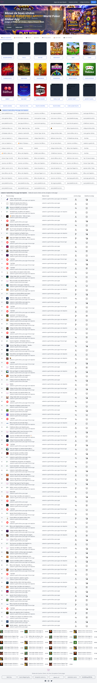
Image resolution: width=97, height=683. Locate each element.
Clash (89, 57)
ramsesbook (40, 78)
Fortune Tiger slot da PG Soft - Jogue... (19, 289)
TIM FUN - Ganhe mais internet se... (19, 366)
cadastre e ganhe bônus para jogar (19, 204)
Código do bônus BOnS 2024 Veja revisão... (21, 328)
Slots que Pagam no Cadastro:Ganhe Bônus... (21, 371)
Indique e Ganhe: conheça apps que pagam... (21, 535)
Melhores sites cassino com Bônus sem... (20, 298)
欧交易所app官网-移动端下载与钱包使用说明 (88, 677)
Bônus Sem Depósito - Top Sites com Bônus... (21, 565)
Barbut (8, 99)
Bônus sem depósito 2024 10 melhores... (20, 612)
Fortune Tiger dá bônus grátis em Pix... (20, 224)
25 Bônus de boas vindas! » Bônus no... (20, 621)
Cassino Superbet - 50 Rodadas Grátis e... (20, 341)
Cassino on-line (73, 2)
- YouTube (12, 220)
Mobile (11, 384)
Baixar (93, 2)
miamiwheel (56, 78)
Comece (9, 27)
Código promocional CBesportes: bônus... (20, 323)
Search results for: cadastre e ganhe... (19, 578)
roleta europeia (40, 106)
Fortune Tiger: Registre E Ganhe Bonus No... (21, 569)
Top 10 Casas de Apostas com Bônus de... (20, 229)
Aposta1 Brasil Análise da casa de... (19, 513)
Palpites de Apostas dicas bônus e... (19, 203)
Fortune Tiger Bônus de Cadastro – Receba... (21, 345)
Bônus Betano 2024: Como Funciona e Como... (21, 431)
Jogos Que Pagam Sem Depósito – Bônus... (20, 237)
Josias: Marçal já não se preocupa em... (20, 250)
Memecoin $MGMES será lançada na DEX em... (21, 207)
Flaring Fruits (7, 78)
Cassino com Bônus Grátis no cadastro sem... (21, 560)
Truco (24, 57)
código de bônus (85, 2)
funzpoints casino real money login (41, 677)
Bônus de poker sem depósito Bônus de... (20, 280)
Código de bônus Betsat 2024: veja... (19, 254)
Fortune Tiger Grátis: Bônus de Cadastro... (20, 474)
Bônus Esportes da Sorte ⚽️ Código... (19, 422)
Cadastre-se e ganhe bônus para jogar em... (21, 504)
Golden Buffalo (7, 57)
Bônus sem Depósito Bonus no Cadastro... (20, 526)
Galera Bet (12, 491)
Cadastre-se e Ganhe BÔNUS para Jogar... (20, 293)
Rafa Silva (9, 677)
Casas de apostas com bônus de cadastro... (21, 336)
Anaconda (24, 78)
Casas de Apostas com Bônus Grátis (19, 453)
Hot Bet (40, 57)
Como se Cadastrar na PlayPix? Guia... (19, 233)
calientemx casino (72, 677)
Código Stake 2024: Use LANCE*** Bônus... (20, 276)
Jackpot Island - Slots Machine (90, 99)
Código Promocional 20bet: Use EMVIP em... (21, 440)
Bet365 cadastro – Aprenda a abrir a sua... (20, 625)
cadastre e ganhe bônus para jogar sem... (20, 246)
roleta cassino (7, 106)
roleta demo (56, 106)
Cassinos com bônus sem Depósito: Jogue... (21, 414)
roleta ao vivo (24, 106)
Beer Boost (57, 57)
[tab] (6, 38)
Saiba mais (19, 27)
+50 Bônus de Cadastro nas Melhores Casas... (21, 616)
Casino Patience (89, 78)
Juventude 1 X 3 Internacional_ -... (18, 315)
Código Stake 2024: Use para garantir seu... (21, 397)
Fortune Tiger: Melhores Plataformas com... (21, 556)
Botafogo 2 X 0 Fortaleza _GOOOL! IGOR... (20, 599)
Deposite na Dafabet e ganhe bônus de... (20, 405)
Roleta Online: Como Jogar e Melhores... (20, 285)
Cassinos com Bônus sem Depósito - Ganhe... (21, 547)
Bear (73, 57)
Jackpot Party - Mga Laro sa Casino (73, 99)
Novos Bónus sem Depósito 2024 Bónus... (20, 354)
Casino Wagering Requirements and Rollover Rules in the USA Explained (25, 677)
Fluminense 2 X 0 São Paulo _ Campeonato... (21, 410)
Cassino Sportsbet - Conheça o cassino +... (20, 466)
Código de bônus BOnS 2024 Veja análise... (21, 582)
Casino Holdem (40, 99)
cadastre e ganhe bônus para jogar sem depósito (22, 200)
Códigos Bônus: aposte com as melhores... (20, 539)
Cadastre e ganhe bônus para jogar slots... (20, 457)
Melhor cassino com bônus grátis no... (19, 487)
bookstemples (73, 78)
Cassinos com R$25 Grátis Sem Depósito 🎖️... (21, 435)
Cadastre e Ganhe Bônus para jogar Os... (20, 302)
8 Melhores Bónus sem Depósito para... (20, 427)
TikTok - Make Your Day (15, 198)
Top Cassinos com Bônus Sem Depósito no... (21, 543)
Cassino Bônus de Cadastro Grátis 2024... (20, 272)
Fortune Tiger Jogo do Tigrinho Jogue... (19, 483)
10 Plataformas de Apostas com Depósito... (20, 461)
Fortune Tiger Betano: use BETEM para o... (20, 478)
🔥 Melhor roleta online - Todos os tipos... (20, 216)
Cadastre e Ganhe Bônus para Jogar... (19, 470)
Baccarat (24, 99)
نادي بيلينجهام (56, 677)
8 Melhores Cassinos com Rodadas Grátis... (21, 319)
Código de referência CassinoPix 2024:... (20, 349)
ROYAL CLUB (57, 99)
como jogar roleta (73, 106)
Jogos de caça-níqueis (60, 2)
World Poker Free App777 (24, 16)
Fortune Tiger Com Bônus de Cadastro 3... (20, 375)
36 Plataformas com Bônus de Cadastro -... (20, 211)
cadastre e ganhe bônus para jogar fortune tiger (22, 226)
